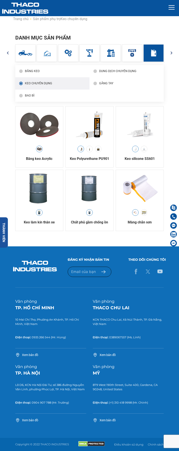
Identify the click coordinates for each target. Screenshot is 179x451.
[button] (7, 53)
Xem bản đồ (30, 355)
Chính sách (156, 444)
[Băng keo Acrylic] (39, 125)
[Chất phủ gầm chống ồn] (89, 188)
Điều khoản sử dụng (128, 444)
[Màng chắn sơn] (139, 188)
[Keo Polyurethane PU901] (89, 125)
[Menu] (171, 8)
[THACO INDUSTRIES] (25, 8)
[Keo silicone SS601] (139, 125)
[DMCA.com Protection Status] (91, 445)
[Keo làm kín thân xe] (39, 188)
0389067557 (117, 337)
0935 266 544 (41, 337)
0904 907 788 (41, 402)
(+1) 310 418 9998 (120, 402)
